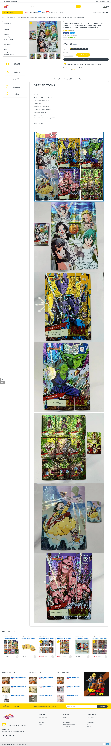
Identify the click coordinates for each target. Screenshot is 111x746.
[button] (66, 30)
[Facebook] (3, 736)
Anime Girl (41, 720)
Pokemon (41, 726)
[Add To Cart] (88, 656)
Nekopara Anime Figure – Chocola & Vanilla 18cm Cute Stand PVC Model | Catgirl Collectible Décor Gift (73, 695)
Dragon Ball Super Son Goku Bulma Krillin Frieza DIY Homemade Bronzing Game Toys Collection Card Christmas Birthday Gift (11, 638)
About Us (65, 717)
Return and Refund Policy (69, 724)
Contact (89, 720)
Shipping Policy (66, 722)
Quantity (65, 52)
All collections (90, 717)
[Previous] (60, 37)
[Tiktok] (7, 735)
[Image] (96, 684)
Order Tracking (90, 726)
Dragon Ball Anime (67, 21)
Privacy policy (66, 720)
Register (103, 1)
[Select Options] (17, 656)
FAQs (88, 724)
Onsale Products (35, 672)
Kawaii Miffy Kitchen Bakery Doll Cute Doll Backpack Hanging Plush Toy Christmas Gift (19, 677)
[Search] (78, 6)
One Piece (41, 722)
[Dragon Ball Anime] (6, 7)
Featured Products (8, 672)
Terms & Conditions (67, 726)
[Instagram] (13, 736)
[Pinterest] (10, 736)
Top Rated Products (63, 672)
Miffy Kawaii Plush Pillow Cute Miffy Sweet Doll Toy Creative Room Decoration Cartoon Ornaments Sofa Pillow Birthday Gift (19, 686)
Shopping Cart (90, 722)
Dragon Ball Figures (43, 717)
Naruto (40, 724)
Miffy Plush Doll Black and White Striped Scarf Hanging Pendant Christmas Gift (46, 695)
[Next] (30, 37)
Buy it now (86, 59)
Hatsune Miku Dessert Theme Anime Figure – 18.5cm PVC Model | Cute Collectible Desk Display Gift (73, 686)
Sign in (98, 1)
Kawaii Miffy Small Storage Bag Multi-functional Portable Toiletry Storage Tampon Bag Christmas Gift (19, 695)
